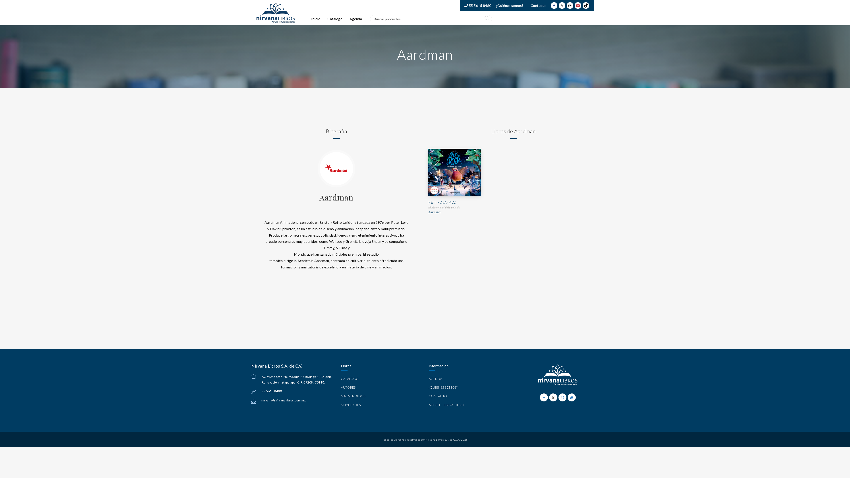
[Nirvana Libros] (276, 12)
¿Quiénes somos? (510, 5)
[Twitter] (562, 5)
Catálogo (334, 19)
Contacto (538, 5)
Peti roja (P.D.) (442, 202)
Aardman (336, 197)
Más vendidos (353, 396)
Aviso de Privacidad (446, 405)
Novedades (351, 405)
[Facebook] (554, 5)
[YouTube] (578, 5)
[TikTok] (586, 5)
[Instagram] (570, 5)
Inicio (315, 19)
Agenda (356, 19)
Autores (348, 387)
